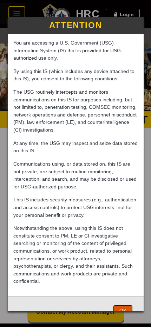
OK (122, 310)
